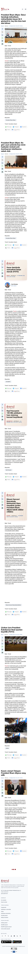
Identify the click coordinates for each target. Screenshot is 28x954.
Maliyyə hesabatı (4, 917)
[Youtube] (11, 936)
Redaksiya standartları (6, 913)
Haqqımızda (3, 907)
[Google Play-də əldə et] (17, 941)
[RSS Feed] (20, 936)
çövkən (7, 748)
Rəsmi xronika (4, 902)
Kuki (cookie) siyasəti (5, 928)
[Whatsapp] (2, 936)
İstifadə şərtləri (4, 922)
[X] (8, 936)
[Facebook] (5, 936)
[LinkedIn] (17, 936)
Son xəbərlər (3, 900)
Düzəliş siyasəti (4, 915)
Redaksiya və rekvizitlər (6, 909)
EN (11, 951)
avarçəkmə (8, 381)
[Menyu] (25, 9)
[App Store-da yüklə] (6, 941)
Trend (6, 61)
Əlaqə (2, 911)
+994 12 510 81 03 (4, 891)
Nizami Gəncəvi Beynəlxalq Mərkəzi (13, 605)
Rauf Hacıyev (8, 470)
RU (16, 951)
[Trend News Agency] (5, 881)
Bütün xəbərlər (13, 285)
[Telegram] (14, 936)
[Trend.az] (5, 9)
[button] (2, 29)
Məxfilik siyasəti (4, 924)
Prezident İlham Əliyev (11, 120)
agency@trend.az (4, 893)
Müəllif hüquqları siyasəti (6, 926)
